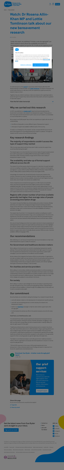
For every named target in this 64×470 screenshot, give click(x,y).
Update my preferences (26, 64)
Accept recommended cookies (40, 65)
